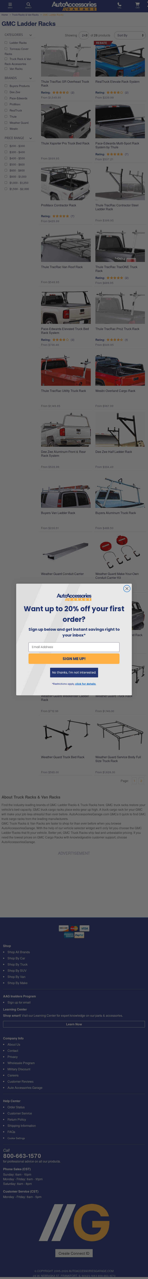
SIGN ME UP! (74, 658)
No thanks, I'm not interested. (74, 672)
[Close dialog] (127, 588)
